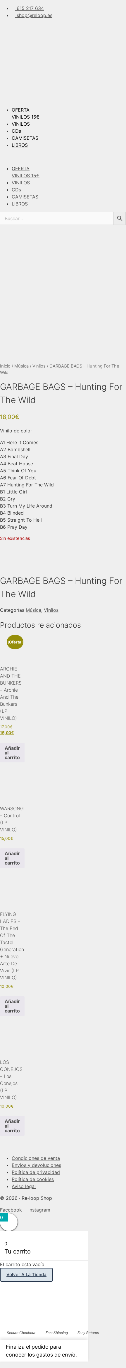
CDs (16, 131)
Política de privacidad (36, 1172)
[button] (63, 156)
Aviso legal (24, 1186)
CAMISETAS (25, 138)
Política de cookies (33, 1179)
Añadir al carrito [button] (12, 752)
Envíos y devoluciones (36, 1165)
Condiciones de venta (36, 1158)
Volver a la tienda (26, 1274)
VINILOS (21, 124)
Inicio (5, 366)
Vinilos (39, 366)
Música (21, 366)
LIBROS (20, 145)
